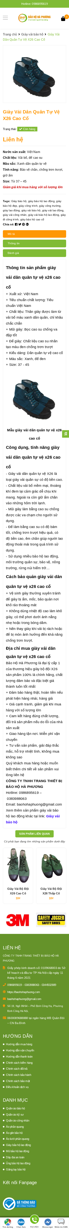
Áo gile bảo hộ (14, 1132)
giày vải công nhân (15, 214)
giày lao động (11, 210)
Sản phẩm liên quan (34, 833)
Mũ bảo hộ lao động (17, 1151)
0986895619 (40, 3)
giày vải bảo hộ (31, 210)
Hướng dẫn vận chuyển (20, 1050)
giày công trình (28, 205)
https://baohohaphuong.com (23, 992)
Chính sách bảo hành (18, 1074)
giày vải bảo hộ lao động (43, 214)
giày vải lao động (52, 210)
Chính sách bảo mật (18, 1081)
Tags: (7, 201)
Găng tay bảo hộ (15, 1169)
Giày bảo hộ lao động (18, 1145)
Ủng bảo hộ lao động (18, 1163)
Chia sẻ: (8, 224)
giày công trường (50, 205)
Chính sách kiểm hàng (19, 1062)
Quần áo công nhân (17, 1120)
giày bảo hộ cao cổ (32, 219)
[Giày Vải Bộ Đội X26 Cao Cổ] (18, 866)
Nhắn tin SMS (61, 1227)
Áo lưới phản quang (17, 1138)
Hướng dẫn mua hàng (19, 1044)
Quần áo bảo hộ (15, 1108)
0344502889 (49, 984)
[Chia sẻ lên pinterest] (24, 224)
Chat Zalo (21, 1227)
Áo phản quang (15, 1126)
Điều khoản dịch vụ (17, 1087)
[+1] (27, 224)
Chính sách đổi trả (16, 1068)
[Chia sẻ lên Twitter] (20, 224)
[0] (63, 19)
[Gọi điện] (34, 1220)
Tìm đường (7, 1227)
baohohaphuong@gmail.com (24, 999)
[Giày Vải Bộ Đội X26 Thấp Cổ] (51, 866)
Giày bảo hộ (19, 201)
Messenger (47, 1227)
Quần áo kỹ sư (15, 1114)
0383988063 (32, 984)
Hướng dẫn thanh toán (19, 1056)
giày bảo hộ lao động (41, 201)
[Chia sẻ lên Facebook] (16, 224)
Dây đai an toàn (15, 1157)
